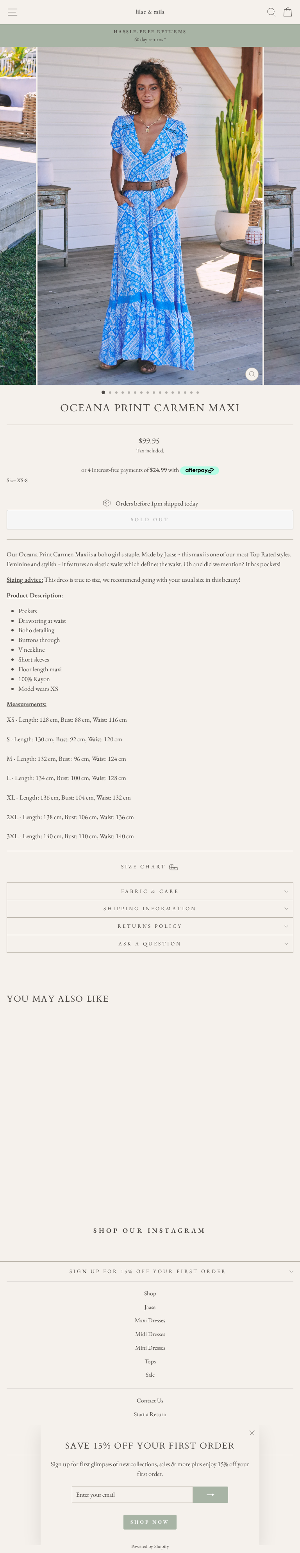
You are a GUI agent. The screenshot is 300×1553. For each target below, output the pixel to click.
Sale (150, 1375)
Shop (150, 1293)
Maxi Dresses (150, 1320)
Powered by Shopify (150, 1546)
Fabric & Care (150, 891)
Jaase (150, 1307)
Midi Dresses (150, 1334)
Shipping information (150, 908)
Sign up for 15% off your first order (148, 1271)
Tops (150, 1361)
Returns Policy (150, 926)
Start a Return (150, 1414)
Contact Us (150, 1400)
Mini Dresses (150, 1348)
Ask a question (150, 943)
